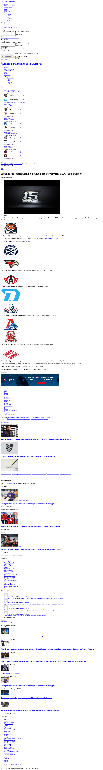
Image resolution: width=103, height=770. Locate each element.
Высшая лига (10, 14)
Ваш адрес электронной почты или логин (27, 53)
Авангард (6, 396)
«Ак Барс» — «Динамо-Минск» (12, 91)
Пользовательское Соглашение (12, 764)
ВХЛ (8, 15)
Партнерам (7, 761)
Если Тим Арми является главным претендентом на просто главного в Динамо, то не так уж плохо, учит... (33, 610)
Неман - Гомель (8, 147)
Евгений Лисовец (9, 414)
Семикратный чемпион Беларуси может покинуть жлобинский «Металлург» (28, 504)
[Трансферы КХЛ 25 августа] (5, 670)
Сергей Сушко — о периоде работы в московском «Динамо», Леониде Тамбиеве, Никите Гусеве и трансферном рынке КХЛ (44, 661)
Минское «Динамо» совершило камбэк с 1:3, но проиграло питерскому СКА (29, 417)
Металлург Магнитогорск (11, 410)
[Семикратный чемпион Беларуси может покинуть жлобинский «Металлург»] (10, 500)
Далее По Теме (5, 422)
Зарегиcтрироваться (10, 1)
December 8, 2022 (30, 241)
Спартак (6, 403)
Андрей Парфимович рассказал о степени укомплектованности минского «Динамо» (30, 710)
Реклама (6, 763)
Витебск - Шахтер (9, 119)
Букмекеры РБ (8, 7)
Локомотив (7, 400)
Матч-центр (7, 11)
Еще (5, 12)
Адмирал (6, 394)
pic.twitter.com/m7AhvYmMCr (51, 238)
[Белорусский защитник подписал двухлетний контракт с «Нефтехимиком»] (5, 633)
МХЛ (8, 17)
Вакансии (6, 760)
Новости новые (18, 164)
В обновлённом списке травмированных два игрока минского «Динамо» (27, 419)
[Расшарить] (3, 372)
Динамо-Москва (8, 404)
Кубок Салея (7, 104)
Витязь (6, 401)
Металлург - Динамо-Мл (10, 133)
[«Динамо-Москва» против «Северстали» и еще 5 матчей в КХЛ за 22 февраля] (9, 453)
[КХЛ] (32, 213)
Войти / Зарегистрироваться (11, 27)
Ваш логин (19, 33)
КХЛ (5, 8)
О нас (5, 757)
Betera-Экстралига (9, 5)
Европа (9, 20)
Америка (9, 18)
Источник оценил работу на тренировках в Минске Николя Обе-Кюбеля (26, 698)
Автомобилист (8, 397)
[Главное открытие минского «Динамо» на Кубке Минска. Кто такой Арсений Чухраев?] (10, 546)
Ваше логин (19, 45)
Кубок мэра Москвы (9, 90)
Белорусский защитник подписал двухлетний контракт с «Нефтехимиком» (27, 637)
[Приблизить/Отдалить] (6, 372)
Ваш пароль (19, 34)
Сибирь (6, 393)
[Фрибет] (30, 385)
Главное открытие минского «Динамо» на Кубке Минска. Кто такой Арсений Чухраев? (31, 549)
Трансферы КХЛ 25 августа (10, 673)
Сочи (5, 413)
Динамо (6, 4)
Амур (5, 391)
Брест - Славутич (8, 105)
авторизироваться (12, 483)
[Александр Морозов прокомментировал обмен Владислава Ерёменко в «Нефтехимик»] (10, 523)
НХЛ (5, 10)
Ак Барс (6, 407)
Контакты (14, 622)
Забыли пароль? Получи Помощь (10, 38)
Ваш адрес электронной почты (24, 44)
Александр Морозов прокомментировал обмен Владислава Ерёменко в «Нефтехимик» (31, 526)
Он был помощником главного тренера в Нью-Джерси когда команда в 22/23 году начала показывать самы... (34, 598)
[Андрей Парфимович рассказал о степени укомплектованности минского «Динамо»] (5, 707)
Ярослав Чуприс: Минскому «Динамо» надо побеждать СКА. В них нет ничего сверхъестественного (36, 439)
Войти (2, 1)
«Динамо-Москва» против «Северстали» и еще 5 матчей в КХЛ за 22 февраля (28, 456)
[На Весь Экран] (4, 372)
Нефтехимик (7, 398)
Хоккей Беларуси (5, 164)
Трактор (6, 409)
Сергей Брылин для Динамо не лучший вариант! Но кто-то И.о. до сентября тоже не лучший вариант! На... (33, 604)
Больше (3, 620)
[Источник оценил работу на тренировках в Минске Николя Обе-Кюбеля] (5, 694)
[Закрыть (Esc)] (1, 372)
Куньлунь (6, 411)
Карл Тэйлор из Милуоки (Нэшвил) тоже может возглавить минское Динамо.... (25, 615)
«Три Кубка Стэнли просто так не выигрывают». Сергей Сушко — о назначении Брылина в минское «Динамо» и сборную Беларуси (47, 649)
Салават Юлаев (8, 406)
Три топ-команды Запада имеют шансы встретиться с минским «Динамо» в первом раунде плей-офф (36, 474)
